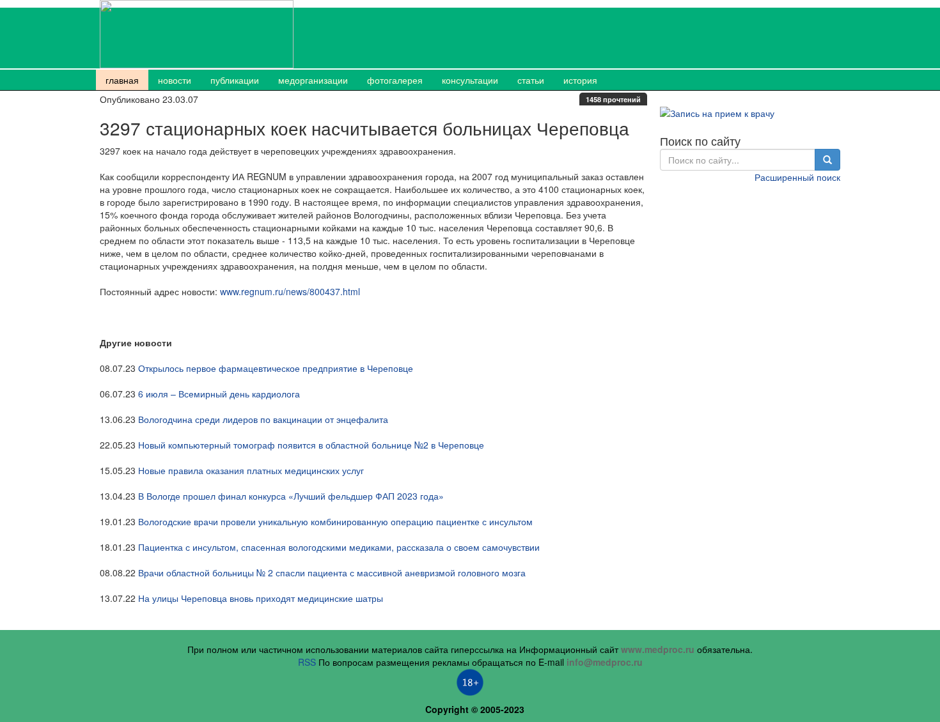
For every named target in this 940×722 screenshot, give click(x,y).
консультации (470, 79)
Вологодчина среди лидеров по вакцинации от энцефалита (263, 419)
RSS (307, 662)
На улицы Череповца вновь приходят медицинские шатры (260, 598)
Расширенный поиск (797, 177)
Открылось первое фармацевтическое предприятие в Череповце (275, 368)
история (580, 79)
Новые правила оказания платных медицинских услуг (251, 470)
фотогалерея (395, 79)
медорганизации (313, 79)
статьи (530, 79)
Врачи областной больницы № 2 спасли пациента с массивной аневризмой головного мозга (332, 572)
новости (174, 79)
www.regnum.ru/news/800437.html (290, 291)
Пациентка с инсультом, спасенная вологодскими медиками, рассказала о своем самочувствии (339, 547)
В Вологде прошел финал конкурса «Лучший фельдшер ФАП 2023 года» (291, 495)
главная (122, 79)
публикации (234, 79)
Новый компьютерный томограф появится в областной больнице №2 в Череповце (311, 444)
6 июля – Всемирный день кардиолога (219, 393)
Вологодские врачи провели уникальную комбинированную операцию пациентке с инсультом (335, 521)
